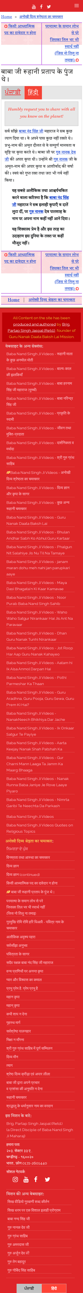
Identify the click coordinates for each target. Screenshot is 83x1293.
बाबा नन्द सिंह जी (18, 1219)
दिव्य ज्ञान (12, 866)
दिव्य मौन (12, 1057)
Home (6, 17)
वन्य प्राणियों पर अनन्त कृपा (24, 971)
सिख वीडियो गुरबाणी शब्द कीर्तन (28, 1201)
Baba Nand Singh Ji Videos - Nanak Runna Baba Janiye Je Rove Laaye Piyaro (37, 784)
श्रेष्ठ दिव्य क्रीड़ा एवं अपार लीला (28, 1074)
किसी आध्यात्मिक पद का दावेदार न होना (31, 883)
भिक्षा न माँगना (15, 1039)
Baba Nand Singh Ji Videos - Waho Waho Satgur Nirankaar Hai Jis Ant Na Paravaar (39, 618)
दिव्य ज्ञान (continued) (23, 874)
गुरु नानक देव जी (18, 1227)
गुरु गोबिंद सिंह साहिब (21, 1270)
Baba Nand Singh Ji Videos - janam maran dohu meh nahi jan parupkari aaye (38, 567)
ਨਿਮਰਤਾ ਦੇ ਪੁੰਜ (17, 849)
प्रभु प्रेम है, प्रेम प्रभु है (22, 988)
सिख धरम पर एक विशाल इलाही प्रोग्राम (33, 1210)
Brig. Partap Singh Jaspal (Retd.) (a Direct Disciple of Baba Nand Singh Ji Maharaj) (39, 1129)
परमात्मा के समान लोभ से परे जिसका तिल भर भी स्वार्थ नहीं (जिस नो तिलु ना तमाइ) (25, 907)
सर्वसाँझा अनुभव (16, 945)
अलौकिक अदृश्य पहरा (20, 937)
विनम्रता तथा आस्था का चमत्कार (28, 857)
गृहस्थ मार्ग (13, 1022)
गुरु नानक (60, 160)
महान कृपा (13, 997)
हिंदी (33, 93)
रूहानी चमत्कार (16, 1097)
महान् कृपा (13, 1005)
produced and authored (34, 324)
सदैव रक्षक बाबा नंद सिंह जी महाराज (29, 962)
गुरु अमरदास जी (18, 1244)
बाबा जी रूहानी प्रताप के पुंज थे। (32, 892)
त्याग (9, 1065)
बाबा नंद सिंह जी (31, 132)
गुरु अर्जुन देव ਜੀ (18, 1253)
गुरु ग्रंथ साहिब (17, 1236)
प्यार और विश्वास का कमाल (24, 979)
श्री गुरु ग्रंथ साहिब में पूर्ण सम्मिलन (29, 1048)
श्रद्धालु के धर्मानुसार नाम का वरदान (29, 1106)
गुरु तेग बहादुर (16, 1261)
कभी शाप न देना (16, 1014)
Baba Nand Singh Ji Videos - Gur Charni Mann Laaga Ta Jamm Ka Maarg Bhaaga (34, 763)
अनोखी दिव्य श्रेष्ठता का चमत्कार (41, 17)
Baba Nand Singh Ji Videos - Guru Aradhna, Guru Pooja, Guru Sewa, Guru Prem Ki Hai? (40, 698)
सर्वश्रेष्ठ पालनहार (18, 1031)
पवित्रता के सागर (17, 954)
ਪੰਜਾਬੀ (13, 93)
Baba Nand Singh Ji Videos (30, 816)
